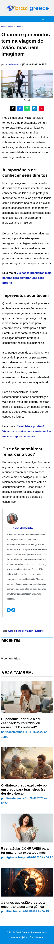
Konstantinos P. (16, 731)
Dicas (18, 27)
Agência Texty (15, 857)
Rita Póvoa (13, 911)
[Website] (13, 610)
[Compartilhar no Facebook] (20, 108)
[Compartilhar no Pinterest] (41, 108)
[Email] (9, 610)
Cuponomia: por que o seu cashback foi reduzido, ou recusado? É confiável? (21, 723)
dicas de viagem (24, 631)
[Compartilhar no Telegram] (34, 108)
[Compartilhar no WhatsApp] (27, 108)
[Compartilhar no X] (13, 108)
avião (10, 631)
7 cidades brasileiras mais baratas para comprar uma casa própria (27, 277)
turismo (39, 631)
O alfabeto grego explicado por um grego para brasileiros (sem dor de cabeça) (24, 789)
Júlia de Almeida (13, 64)
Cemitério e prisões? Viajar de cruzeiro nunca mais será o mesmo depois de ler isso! (26, 431)
